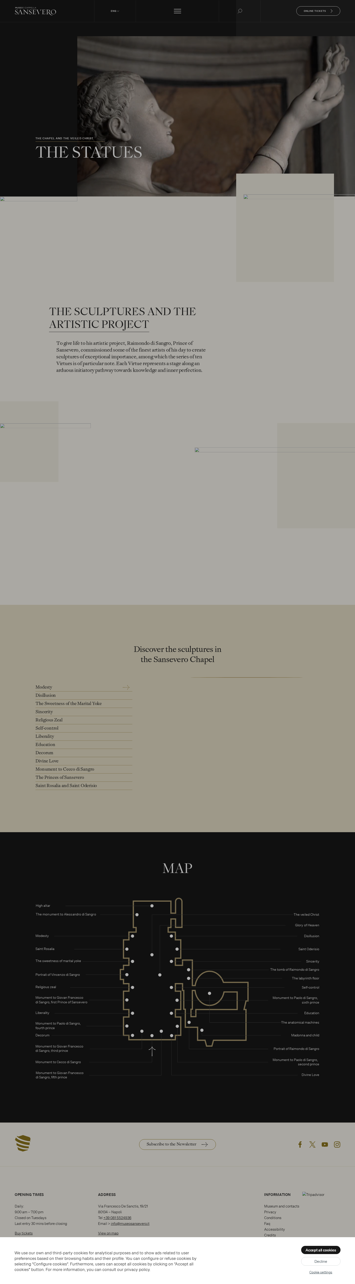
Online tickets (315, 11)
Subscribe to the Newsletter (171, 1144)
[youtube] (325, 1144)
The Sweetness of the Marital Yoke (69, 704)
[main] (177, 561)
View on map (108, 1233)
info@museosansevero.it (130, 1223)
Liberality (45, 736)
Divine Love (47, 761)
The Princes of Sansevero (60, 777)
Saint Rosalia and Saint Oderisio (66, 786)
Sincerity (44, 712)
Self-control (47, 728)
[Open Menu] (177, 11)
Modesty (44, 687)
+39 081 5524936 (117, 1218)
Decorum (44, 753)
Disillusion (46, 695)
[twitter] (312, 1144)
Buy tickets (24, 1233)
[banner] (177, 11)
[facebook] (300, 1144)
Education (45, 745)
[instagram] (337, 1144)
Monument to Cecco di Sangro (65, 769)
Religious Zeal (49, 720)
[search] (240, 11)
